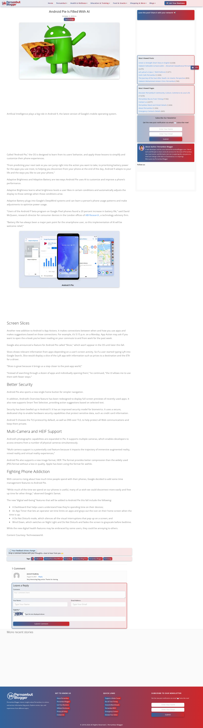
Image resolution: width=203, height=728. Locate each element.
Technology (69, 19)
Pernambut (67, 559)
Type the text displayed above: (35, 614)
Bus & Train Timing (111, 702)
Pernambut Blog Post (80, 559)
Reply (41, 577)
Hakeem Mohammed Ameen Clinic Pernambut (157, 81)
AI (32, 559)
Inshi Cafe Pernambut (147, 75)
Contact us (143, 102)
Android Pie (39, 559)
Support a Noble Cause (112, 698)
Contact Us (60, 715)
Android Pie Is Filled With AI (53, 559)
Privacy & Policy (62, 711)
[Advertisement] (69, 96)
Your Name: (17, 600)
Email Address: (76, 600)
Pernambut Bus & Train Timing (151, 99)
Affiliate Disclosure (63, 708)
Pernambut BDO (110, 708)
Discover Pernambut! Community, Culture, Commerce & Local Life (164, 93)
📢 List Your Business (175, 3)
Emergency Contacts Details (149, 111)
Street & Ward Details (112, 705)
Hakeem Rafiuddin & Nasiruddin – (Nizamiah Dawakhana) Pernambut (166, 66)
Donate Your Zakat (111, 715)
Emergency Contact (111, 711)
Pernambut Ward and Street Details (153, 105)
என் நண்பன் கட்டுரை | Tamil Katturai (152, 72)
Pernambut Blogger (161, 159)
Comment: (16, 589)
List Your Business (63, 705)
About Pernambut (146, 108)
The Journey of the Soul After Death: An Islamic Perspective (162, 78)
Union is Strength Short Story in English (154, 63)
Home (50, 3)
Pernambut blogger (95, 559)
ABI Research (92, 215)
